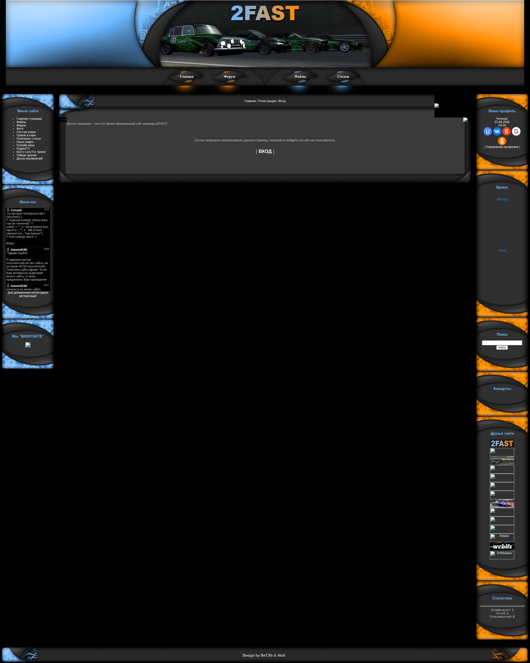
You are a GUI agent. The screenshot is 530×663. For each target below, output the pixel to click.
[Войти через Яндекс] (506, 131)
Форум (229, 76)
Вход (282, 101)
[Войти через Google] (516, 131)
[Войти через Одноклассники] (502, 141)
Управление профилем (502, 146)
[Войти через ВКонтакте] (497, 131)
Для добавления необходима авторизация (28, 294)
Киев (502, 250)
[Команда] (502, 472)
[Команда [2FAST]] (502, 446)
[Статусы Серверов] (502, 532)
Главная (187, 76)
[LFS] (502, 549)
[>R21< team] (502, 489)
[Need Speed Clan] (502, 481)
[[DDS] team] (502, 506)
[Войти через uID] (488, 131)
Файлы (300, 76)
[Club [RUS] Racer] (502, 498)
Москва (502, 199)
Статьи (343, 76)
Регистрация (267, 101)
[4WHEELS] (502, 524)
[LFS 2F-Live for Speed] (502, 464)
